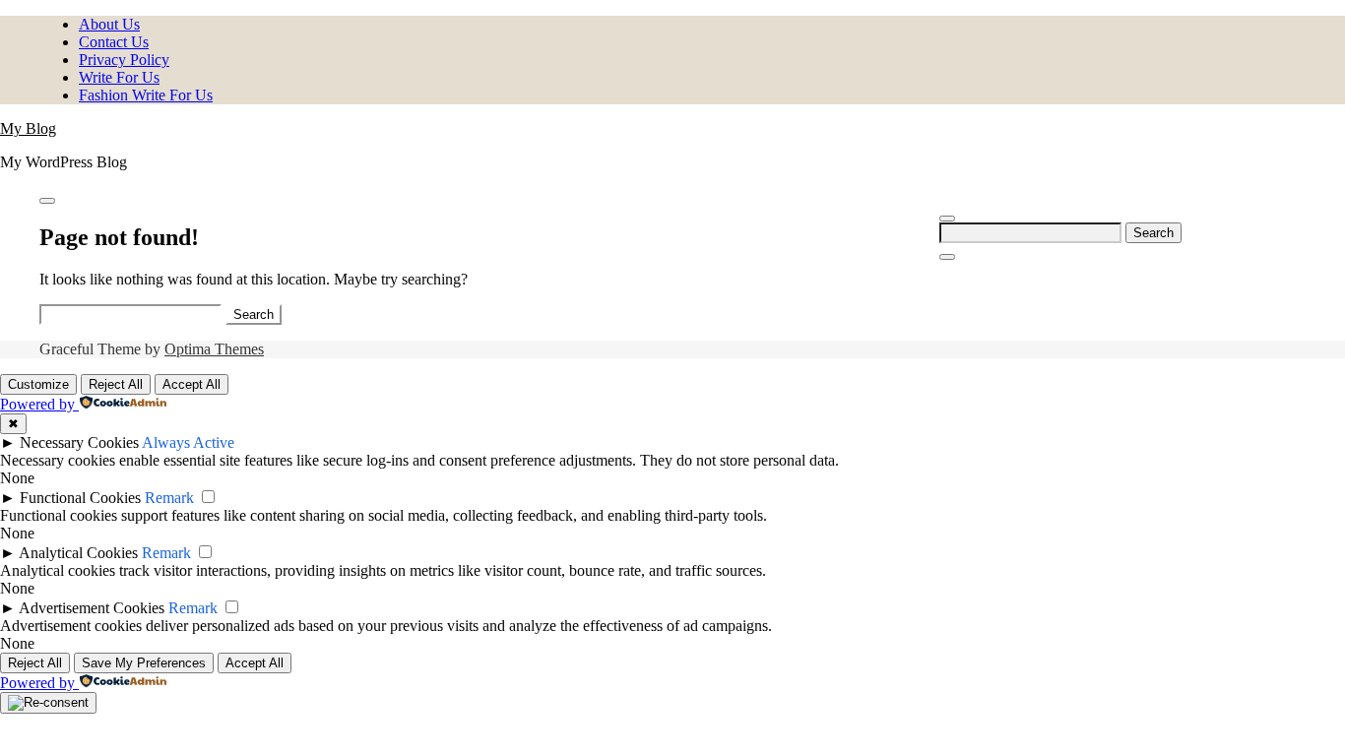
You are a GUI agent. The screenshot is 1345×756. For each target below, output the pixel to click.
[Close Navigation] (947, 257)
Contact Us (114, 41)
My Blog (28, 128)
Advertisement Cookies (91, 607)
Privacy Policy (124, 59)
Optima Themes (214, 349)
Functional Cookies (80, 497)
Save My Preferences (144, 663)
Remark (169, 497)
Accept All (191, 384)
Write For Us (119, 77)
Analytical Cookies (78, 552)
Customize (38, 384)
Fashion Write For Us (146, 95)
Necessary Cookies (79, 442)
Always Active (188, 442)
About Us (109, 24)
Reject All (116, 384)
